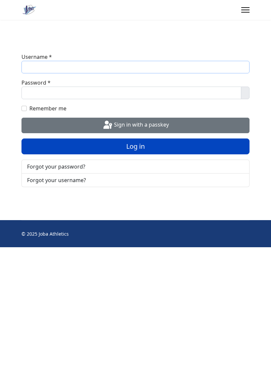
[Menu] (245, 10)
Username (36, 56)
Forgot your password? (56, 166)
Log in (135, 146)
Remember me (47, 108)
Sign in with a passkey (141, 125)
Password (36, 82)
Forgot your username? (56, 180)
